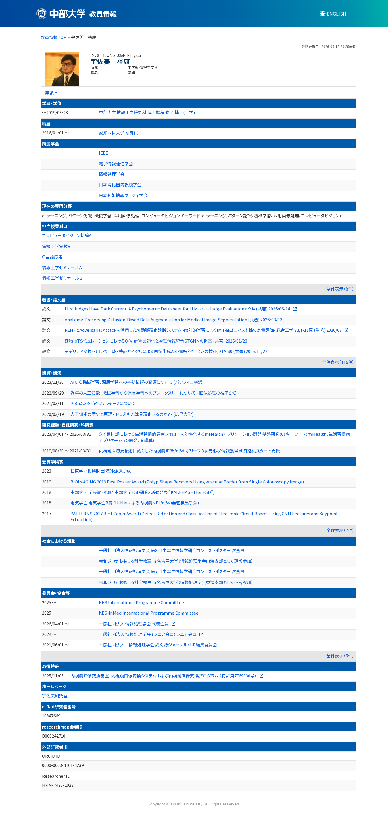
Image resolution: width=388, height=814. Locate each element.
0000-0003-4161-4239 (63, 765)
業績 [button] (49, 92)
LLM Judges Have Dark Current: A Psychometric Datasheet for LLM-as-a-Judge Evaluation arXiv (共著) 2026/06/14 (177, 309)
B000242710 (53, 736)
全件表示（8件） (340, 289)
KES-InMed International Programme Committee (149, 613)
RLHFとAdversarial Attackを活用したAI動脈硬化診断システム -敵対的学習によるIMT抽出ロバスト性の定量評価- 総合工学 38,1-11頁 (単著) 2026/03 (203, 330)
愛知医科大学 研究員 (118, 132)
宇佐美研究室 (55, 695)
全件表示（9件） (340, 655)
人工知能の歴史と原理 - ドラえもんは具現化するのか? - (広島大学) (131, 414)
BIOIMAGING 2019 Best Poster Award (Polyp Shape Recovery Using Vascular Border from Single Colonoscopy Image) (187, 482)
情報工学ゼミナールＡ (62, 267)
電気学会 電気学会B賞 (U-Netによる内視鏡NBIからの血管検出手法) (134, 503)
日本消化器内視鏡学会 (120, 184)
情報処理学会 (111, 174)
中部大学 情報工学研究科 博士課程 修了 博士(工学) (147, 112)
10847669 (51, 716)
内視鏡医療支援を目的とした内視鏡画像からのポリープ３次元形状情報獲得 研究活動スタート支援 (189, 451)
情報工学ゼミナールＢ (62, 278)
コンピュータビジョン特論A (66, 235)
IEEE (103, 153)
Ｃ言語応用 (52, 257)
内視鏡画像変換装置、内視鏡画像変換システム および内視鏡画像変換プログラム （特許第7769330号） (163, 676)
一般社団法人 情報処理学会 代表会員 (134, 624)
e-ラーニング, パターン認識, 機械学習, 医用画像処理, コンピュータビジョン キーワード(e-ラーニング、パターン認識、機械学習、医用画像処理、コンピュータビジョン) (191, 215)
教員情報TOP (53, 37)
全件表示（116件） (338, 362)
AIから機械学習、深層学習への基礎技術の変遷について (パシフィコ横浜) (137, 382)
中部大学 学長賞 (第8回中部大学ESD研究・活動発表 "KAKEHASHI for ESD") (142, 492)
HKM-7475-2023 (58, 785)
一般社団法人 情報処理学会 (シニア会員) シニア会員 (148, 634)
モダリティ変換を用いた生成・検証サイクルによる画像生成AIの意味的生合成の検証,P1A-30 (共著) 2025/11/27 (166, 351)
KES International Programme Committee (141, 602)
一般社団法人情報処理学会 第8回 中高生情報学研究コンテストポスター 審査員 (172, 550)
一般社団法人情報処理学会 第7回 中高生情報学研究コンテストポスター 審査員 (172, 571)
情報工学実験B (56, 246)
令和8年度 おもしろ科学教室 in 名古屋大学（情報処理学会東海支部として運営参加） (176, 561)
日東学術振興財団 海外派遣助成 (100, 471)
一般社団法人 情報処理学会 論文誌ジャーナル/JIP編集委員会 (158, 645)
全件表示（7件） (340, 530)
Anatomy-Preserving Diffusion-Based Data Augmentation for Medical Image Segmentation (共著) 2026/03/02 (173, 319)
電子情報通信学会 (116, 163)
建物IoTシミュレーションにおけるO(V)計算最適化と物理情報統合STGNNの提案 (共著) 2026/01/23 (156, 341)
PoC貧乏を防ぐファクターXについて (102, 403)
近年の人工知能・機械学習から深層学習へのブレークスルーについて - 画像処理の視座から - (154, 393)
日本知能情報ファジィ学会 (123, 195)
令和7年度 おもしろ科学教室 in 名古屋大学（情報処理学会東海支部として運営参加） (176, 582)
